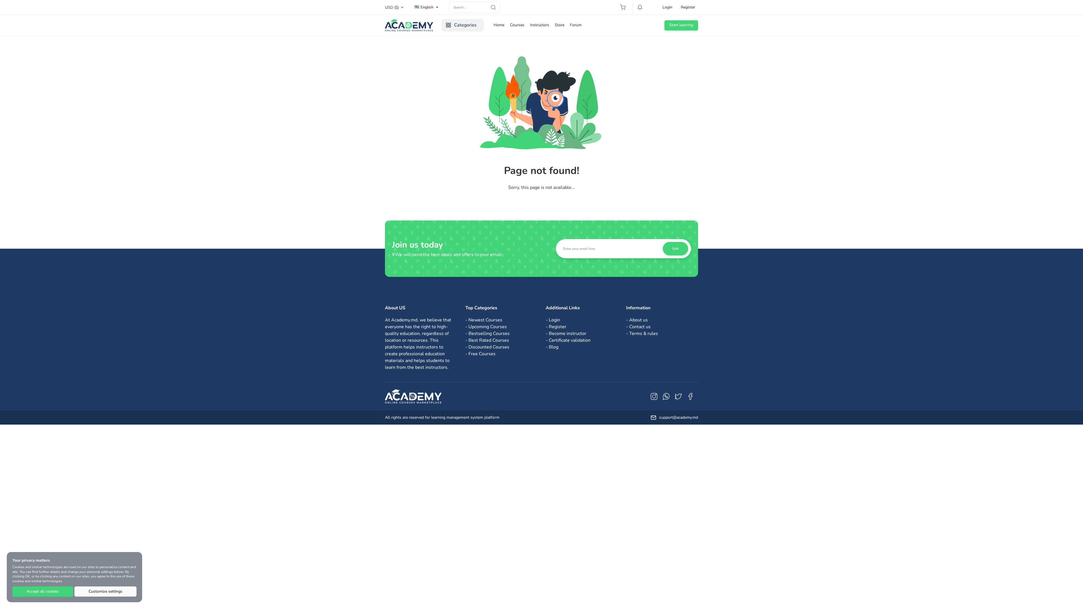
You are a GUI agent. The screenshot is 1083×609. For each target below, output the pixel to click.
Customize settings (105, 591)
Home (499, 25)
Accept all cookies (43, 591)
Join (675, 248)
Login (667, 7)
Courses (517, 25)
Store (559, 25)
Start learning (681, 25)
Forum (576, 25)
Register (688, 7)
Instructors (539, 25)
